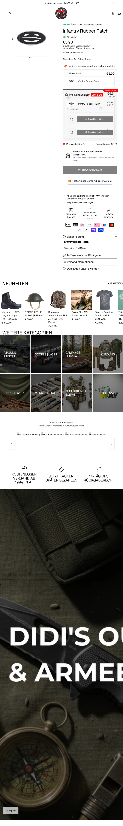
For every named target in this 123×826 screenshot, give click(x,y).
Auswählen (19, 305)
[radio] (90, 78)
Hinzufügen (89, 305)
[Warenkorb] (119, 13)
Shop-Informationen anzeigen (80, 202)
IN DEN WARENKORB (92, 170)
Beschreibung (75, 236)
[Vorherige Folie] (7, 3)
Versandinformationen (80, 262)
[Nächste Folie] (113, 3)
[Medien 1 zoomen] (30, 40)
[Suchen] (10, 13)
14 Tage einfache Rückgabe (84, 255)
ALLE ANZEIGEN (115, 283)
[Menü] (3, 13)
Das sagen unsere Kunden (83, 268)
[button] (90, 119)
